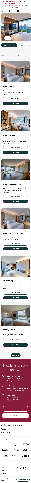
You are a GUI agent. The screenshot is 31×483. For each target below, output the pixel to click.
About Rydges (4, 470)
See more (3, 473)
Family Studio (9, 330)
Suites (20, 56)
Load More (15, 355)
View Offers (15, 7)
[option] (15, 4)
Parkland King (9, 86)
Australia (4, 429)
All (3, 56)
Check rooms (23, 480)
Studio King (8, 281)
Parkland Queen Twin (12, 184)
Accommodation (9, 45)
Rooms (11, 56)
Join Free (15, 415)
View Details (15, 98)
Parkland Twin (9, 135)
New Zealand (5, 432)
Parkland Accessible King (14, 233)
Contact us (3, 467)
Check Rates (15, 103)
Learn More (15, 409)
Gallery (7, 38)
